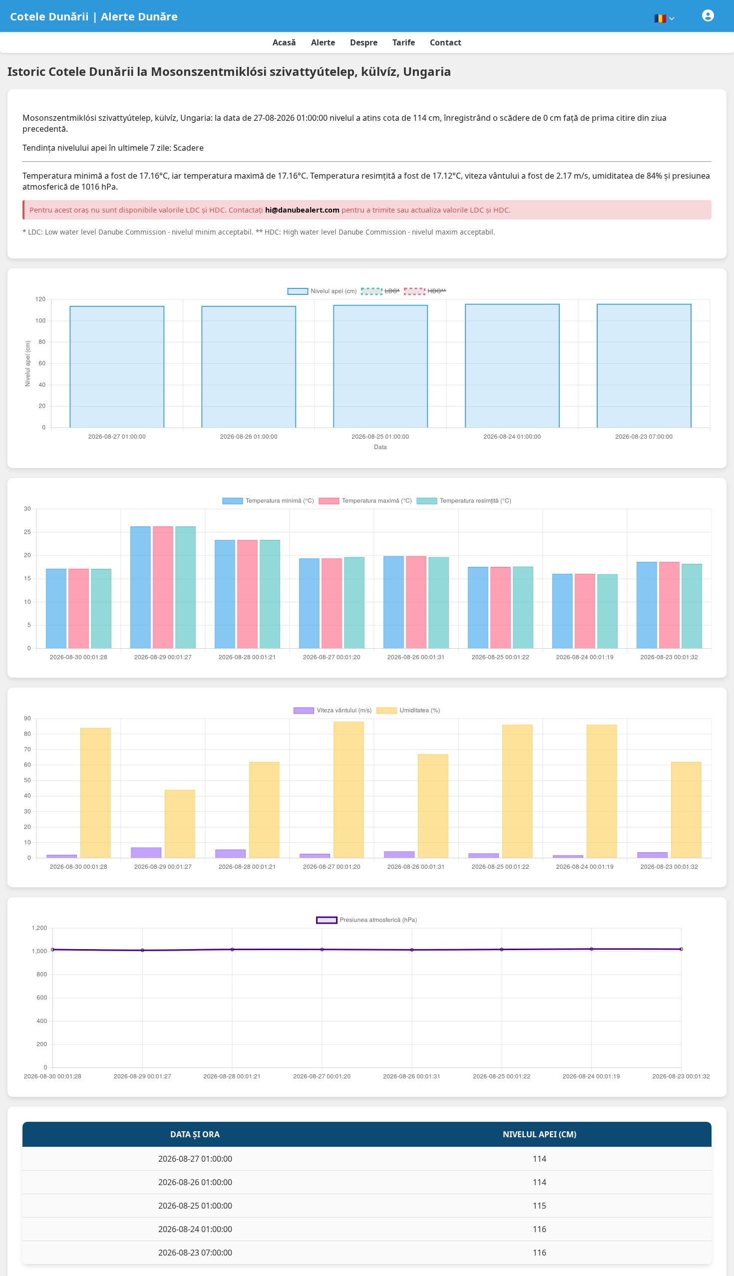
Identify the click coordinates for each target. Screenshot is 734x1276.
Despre (363, 42)
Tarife (403, 42)
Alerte (323, 42)
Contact (445, 42)
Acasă (284, 42)
